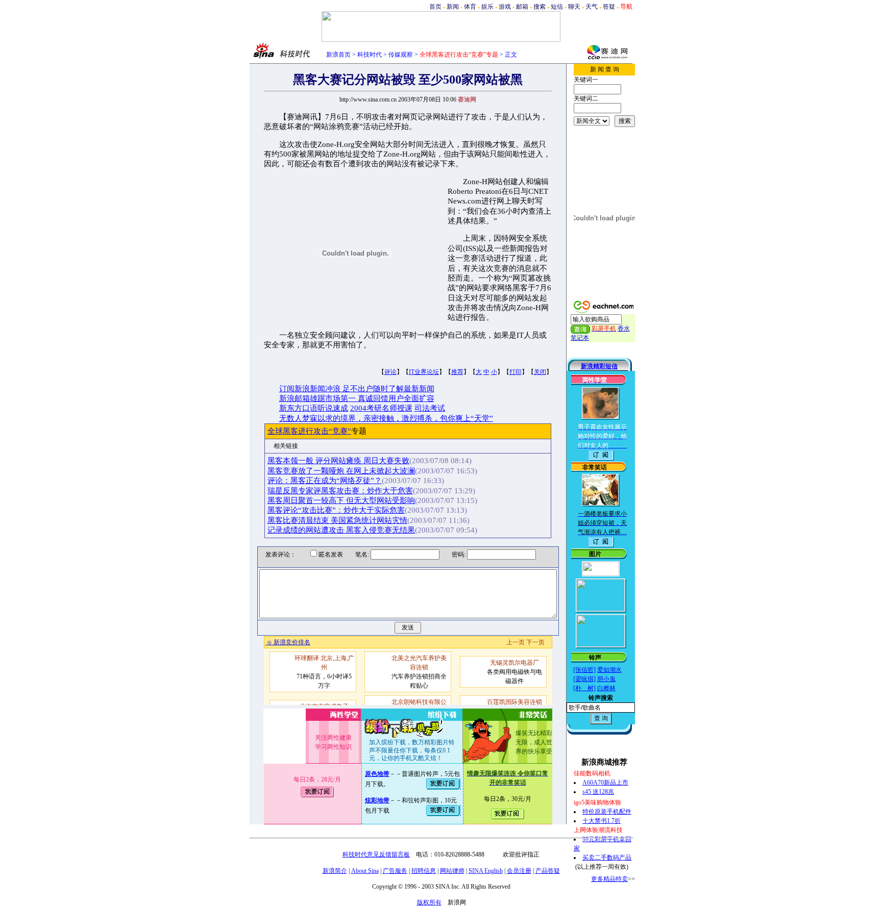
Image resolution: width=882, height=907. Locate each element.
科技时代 (369, 54)
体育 (470, 6)
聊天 (574, 6)
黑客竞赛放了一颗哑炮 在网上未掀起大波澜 (341, 471)
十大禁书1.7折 (601, 820)
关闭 (540, 371)
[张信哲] (584, 669)
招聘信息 (423, 870)
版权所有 (429, 902)
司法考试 (429, 408)
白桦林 (606, 688)
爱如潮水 (609, 669)
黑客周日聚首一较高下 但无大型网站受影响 (341, 500)
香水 (624, 328)
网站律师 (452, 870)
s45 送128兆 (598, 791)
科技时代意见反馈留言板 (376, 854)
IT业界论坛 (424, 371)
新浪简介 (335, 870)
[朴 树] (584, 688)
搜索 (539, 6)
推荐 (457, 371)
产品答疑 (547, 870)
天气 (591, 6)
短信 (557, 6)
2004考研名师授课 (381, 408)
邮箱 (522, 6)
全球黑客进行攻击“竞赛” (309, 431)
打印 (515, 371)
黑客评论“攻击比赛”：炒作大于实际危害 (336, 510)
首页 (435, 6)
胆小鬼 (606, 679)
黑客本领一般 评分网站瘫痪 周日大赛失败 (338, 461)
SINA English (486, 870)
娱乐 (487, 6)
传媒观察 (400, 54)
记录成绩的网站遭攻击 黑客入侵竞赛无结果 (341, 530)
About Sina (365, 870)
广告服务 (395, 870)
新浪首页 (338, 54)
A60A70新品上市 (605, 782)
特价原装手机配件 (606, 811)
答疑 (609, 6)
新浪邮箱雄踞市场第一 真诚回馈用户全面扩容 (356, 398)
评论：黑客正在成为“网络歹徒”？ (324, 480)
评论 (390, 371)
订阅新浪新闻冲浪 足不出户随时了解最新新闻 (356, 389)
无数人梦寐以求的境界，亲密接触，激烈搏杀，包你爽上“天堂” (386, 418)
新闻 (453, 6)
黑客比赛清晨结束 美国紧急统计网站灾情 (337, 520)
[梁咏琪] (584, 679)
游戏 (505, 6)
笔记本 (580, 337)
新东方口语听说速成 (313, 408)
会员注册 (519, 870)
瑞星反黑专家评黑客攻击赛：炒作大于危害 (340, 491)
